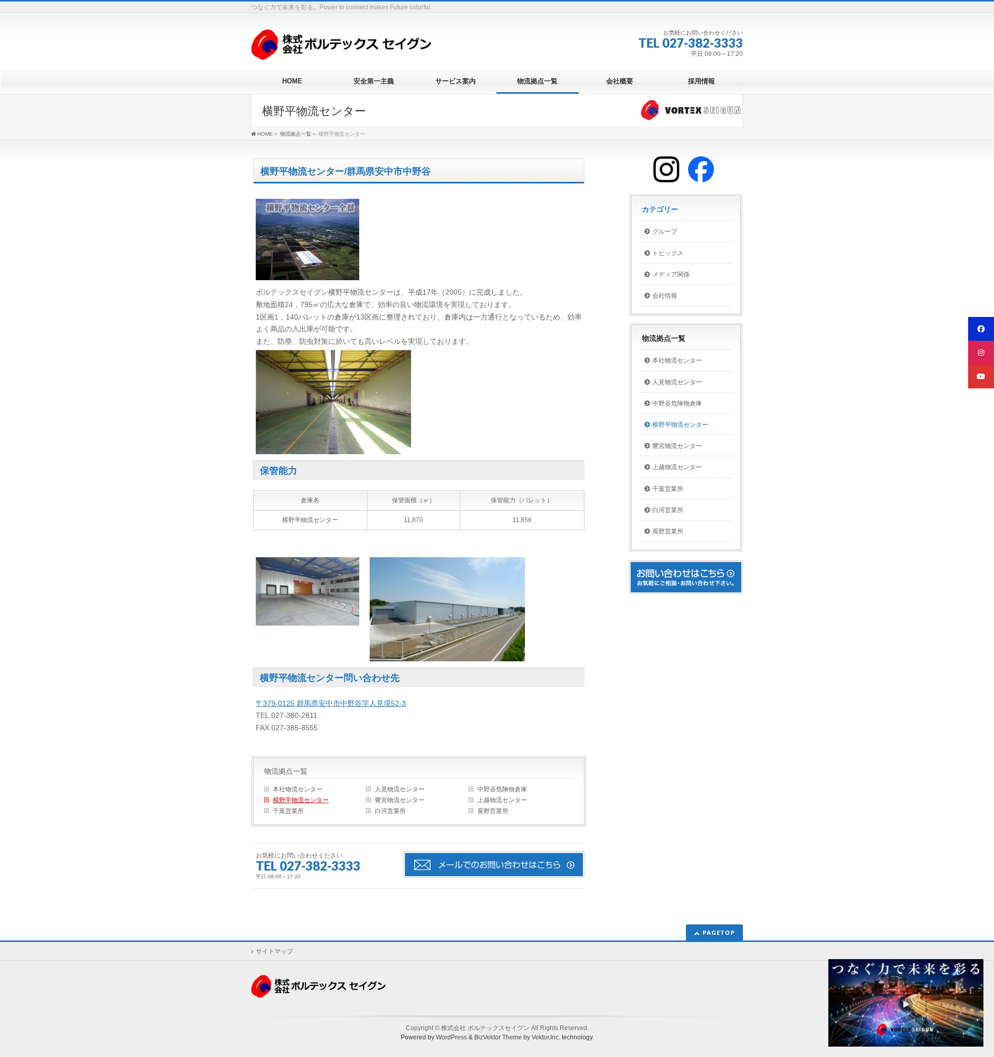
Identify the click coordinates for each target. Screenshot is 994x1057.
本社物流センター (298, 789)
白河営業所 (390, 811)
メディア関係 (671, 274)
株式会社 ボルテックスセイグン (485, 1028)
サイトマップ (274, 951)
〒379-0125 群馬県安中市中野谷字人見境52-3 (331, 703)
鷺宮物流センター (400, 800)
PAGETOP (719, 932)
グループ (664, 231)
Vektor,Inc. (546, 1037)
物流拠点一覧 (286, 771)
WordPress (451, 1037)
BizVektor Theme (498, 1037)
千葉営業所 (288, 811)
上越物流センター (502, 800)
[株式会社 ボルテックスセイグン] (341, 48)
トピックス (667, 253)
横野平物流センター (301, 800)
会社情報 (664, 295)
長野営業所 (492, 811)
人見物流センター (400, 789)
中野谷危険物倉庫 (502, 789)
